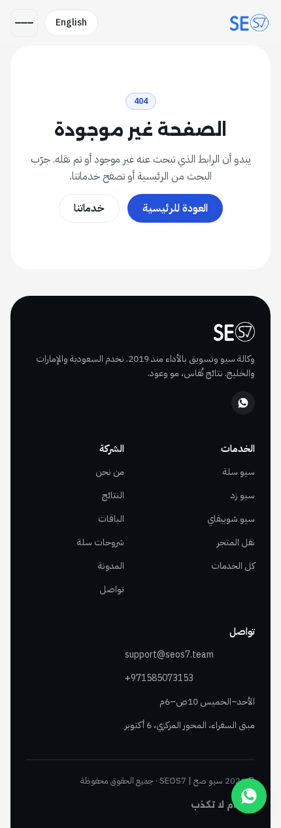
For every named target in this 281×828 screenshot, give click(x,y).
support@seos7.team (169, 654)
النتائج (113, 495)
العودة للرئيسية (175, 208)
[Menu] (24, 23)
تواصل (111, 589)
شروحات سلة (100, 542)
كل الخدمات (233, 566)
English (71, 22)
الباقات (111, 519)
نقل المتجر (236, 542)
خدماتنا (89, 208)
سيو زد (243, 495)
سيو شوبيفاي (231, 519)
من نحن (109, 472)
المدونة (111, 566)
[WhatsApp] (243, 403)
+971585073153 (159, 678)
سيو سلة (239, 472)
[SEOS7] (249, 23)
